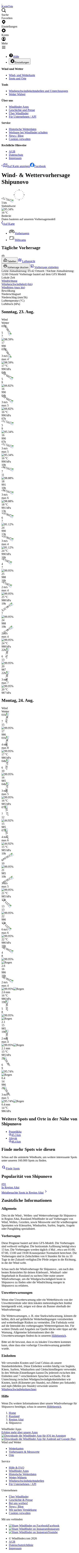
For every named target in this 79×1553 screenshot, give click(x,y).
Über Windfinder (18, 113)
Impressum (15, 158)
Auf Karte (9, 223)
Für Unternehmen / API (22, 116)
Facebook (40, 166)
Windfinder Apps (19, 106)
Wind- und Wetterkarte (22, 75)
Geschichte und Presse (22, 110)
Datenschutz (16, 154)
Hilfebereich (59, 1335)
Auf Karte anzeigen (18, 166)
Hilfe (16, 56)
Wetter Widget (17, 94)
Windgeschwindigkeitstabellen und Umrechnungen (38, 90)
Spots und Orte (17, 78)
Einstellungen (22, 62)
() (17, 284)
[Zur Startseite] (1, 3)
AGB (12, 151)
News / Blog (16, 135)
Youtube (53, 1532)
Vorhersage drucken (17, 267)
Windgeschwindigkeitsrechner (18, 1389)
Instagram (53, 1528)
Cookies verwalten (19, 139)
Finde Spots (13, 1168)
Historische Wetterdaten (22, 129)
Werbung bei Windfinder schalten (28, 132)
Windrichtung (9, 280)
